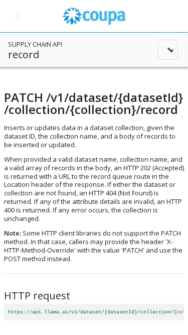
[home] (93, 16)
